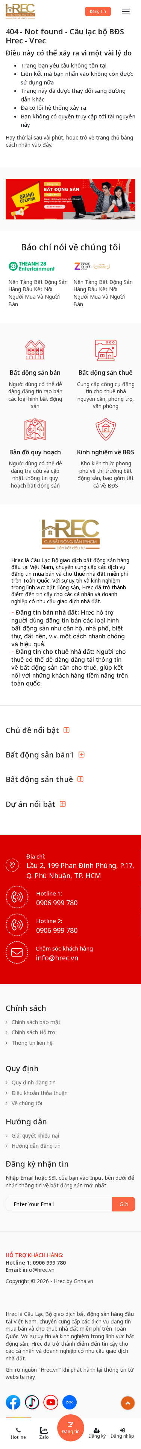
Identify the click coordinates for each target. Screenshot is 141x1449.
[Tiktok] (31, 1402)
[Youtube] (50, 1402)
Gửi (124, 1204)
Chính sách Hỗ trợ (32, 1032)
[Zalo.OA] (69, 1402)
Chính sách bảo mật (35, 1022)
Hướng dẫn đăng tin (35, 1145)
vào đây (41, 144)
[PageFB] (13, 1402)
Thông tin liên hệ (31, 1042)
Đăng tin (98, 11)
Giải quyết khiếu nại (34, 1135)
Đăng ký (97, 1436)
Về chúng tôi (26, 1103)
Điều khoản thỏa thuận (39, 1092)
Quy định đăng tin (33, 1082)
